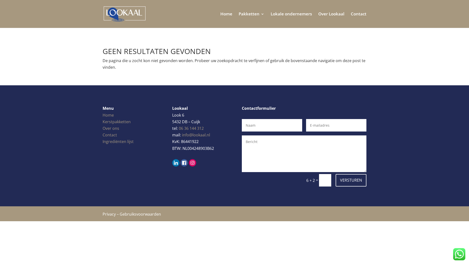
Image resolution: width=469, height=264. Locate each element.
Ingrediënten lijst (118, 141)
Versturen (351, 180)
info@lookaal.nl (196, 135)
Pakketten (249, 14)
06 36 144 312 (191, 128)
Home (226, 14)
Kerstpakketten (117, 121)
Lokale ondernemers (291, 14)
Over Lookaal (331, 14)
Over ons (111, 128)
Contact (358, 14)
